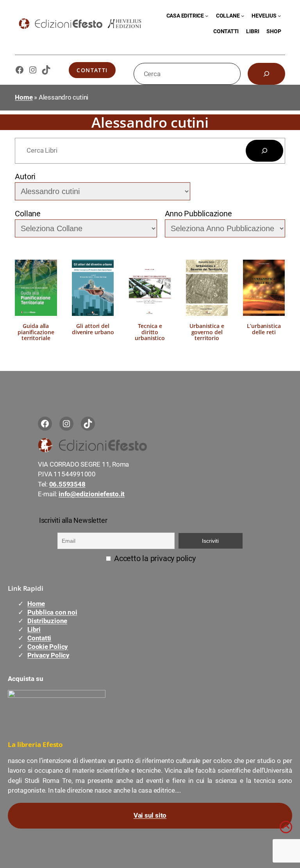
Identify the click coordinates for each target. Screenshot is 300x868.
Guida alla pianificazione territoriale (36, 332)
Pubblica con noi (52, 612)
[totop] (286, 830)
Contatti (92, 70)
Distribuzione (47, 621)
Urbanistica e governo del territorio (207, 332)
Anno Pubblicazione (198, 213)
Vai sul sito (150, 815)
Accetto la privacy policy (153, 558)
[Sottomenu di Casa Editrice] (206, 15)
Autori (25, 176)
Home (23, 97)
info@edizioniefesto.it (92, 494)
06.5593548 (67, 484)
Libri (34, 629)
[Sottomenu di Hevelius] (279, 15)
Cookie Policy (47, 647)
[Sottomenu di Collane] (242, 15)
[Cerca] (266, 74)
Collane (27, 213)
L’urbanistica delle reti (264, 329)
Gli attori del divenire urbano (93, 329)
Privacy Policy (48, 655)
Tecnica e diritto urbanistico (150, 332)
